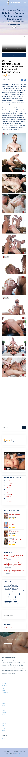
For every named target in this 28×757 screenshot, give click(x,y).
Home (4, 21)
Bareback (14, 585)
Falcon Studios (9, 499)
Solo (13, 600)
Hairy (17, 594)
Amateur (7, 585)
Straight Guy (8, 602)
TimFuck (8, 490)
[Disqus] (14, 401)
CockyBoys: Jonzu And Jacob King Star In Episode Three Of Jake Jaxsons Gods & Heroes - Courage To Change (14, 564)
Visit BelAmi (7, 645)
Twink (15, 602)
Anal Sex (7, 600)
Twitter (4, 741)
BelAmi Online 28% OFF (14, 514)
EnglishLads (8, 492)
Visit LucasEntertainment (13, 55)
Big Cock (7, 588)
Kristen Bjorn (9, 501)
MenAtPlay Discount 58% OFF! (15, 540)
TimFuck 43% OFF (14, 532)
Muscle (12, 597)
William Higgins (9, 483)
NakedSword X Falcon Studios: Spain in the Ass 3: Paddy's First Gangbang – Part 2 (14, 557)
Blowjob (14, 588)
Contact (4, 738)
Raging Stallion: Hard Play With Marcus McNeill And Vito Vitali (14, 571)
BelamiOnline (9, 481)
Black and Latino (18, 591)
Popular (9, 21)
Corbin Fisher (9, 494)
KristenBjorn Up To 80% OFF (14, 523)
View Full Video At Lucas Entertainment (11, 380)
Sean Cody (8, 485)
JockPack (8, 487)
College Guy (8, 591)
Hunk (6, 597)
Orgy (12, 594)
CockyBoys (8, 496)
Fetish (6, 594)
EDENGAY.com (18, 753)
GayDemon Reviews (10, 627)
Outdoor (18, 597)
